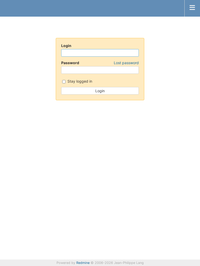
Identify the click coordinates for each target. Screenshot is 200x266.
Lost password (126, 63)
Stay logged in (79, 81)
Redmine (83, 263)
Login (66, 45)
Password (100, 63)
